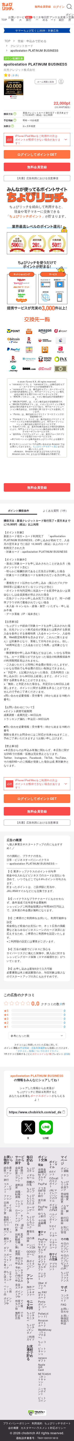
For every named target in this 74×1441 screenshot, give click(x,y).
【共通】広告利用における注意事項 (37, 178)
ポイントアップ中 (8, 1300)
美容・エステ (19, 1286)
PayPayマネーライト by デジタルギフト (43, 1245)
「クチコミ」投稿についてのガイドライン (37, 1050)
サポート (64, 1289)
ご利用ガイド (31, 1338)
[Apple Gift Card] (60, 340)
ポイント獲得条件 (18, 510)
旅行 (28, 19)
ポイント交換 (42, 1158)
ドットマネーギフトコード (53, 1243)
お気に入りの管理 (65, 1229)
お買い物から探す (8, 1159)
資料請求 (19, 1186)
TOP (4, 19)
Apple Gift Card (41, 1367)
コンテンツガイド (65, 1297)
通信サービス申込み (19, 1260)
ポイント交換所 (70, 17)
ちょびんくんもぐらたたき (31, 1199)
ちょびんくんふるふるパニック (31, 1222)
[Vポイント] (13, 331)
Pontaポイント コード (42, 1305)
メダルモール (31, 1176)
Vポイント (53, 1227)
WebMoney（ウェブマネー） (45, 1333)
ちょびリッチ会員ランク (65, 1185)
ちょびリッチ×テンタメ (31, 1328)
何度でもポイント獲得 (19, 1304)
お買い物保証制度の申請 (65, 1319)
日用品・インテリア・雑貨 (8, 1208)
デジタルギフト (42, 1276)
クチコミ (65, 1176)
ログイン (59, 7)
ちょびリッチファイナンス (65, 1276)
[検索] (69, 6)
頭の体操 (31, 1239)
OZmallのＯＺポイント (53, 1182)
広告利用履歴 (38, 1047)
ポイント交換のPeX (53, 1207)
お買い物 (12, 18)
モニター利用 (30, 1304)
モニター (37, 18)
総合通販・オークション (8, 1171)
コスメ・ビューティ (8, 1187)
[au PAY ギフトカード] (29, 331)
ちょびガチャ (31, 1169)
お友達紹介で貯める (30, 1352)
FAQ (63, 1304)
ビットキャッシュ (42, 1351)
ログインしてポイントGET (37, 154)
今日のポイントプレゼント (65, 1247)
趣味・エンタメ (8, 1241)
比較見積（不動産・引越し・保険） (19, 1240)
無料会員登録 (43, 6)
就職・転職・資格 (19, 1194)
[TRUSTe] (37, 1413)
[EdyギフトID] (29, 340)
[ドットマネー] (13, 369)
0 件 (15, 75)
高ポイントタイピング (31, 1265)
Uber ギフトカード (42, 1285)
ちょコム (42, 1343)
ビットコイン (42, 1399)
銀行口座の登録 (65, 1220)
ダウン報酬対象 (14, 58)
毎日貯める (45, 18)
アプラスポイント (53, 1266)
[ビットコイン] (13, 340)
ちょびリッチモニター (31, 1316)
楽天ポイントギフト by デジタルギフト (42, 1262)
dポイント (52, 1173)
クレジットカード (19, 1203)
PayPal (42, 1184)
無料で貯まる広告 (19, 1315)
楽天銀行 (42, 1201)
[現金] (60, 369)
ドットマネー (53, 1234)
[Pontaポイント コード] (44, 350)
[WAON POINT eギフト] (44, 359)
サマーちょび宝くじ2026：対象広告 (37, 30)
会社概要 (13, 1427)
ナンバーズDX (31, 1246)
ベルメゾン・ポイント (53, 1218)
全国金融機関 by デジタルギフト (42, 1174)
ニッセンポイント (42, 1391)
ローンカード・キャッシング (19, 1215)
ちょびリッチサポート (57, 1423)
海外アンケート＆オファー (31, 1291)
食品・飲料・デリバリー (8, 1221)
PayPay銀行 (43, 1208)
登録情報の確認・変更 (65, 1197)
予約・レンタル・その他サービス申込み (19, 1274)
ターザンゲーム (31, 1209)
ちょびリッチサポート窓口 (45, 446)
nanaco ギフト (42, 1359)
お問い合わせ (65, 1310)
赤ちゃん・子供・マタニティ (8, 1277)
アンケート (54, 18)
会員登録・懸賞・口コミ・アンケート (19, 1174)
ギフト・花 (8, 1249)
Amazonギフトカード (43, 1322)
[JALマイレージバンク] (44, 340)
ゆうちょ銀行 (42, 1215)
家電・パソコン (8, 1231)
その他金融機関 (42, 1222)
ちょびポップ (31, 1190)
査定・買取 (19, 1252)
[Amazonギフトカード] (44, 331)
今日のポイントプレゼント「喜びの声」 (65, 1261)
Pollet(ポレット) (43, 1315)
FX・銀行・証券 (19, 1227)
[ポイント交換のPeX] (60, 359)
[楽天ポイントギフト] (13, 359)
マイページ (64, 1160)
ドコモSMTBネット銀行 (42, 1192)
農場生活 (31, 1232)
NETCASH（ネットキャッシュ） (44, 1379)
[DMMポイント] (29, 369)
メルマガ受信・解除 (65, 1209)
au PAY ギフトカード (42, 1294)
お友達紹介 (62, 18)
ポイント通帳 (65, 1169)
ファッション (8, 1197)
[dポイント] (60, 331)
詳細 (67, 1053)
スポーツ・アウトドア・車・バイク (8, 1261)
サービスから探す (19, 1159)
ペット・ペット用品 (8, 1290)
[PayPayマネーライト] (60, 350)
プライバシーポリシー (16, 1423)
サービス (21, 18)
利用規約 (37, 1423)
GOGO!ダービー (31, 1254)
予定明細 (24, 1047)
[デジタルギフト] (29, 359)
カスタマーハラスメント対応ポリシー (43, 1427)
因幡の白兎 (31, 1183)
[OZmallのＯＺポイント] (44, 369)
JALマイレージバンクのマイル (53, 1195)
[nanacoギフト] (29, 350)
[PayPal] (13, 350)
